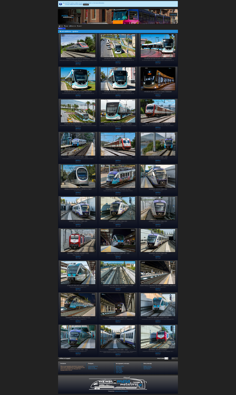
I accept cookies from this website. (74, 4)
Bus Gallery (119, 367)
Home (157, 15)
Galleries (173, 15)
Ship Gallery (119, 368)
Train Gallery (119, 370)
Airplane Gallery (120, 366)
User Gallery (119, 372)
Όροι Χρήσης (147, 368)
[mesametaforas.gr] (87, 16)
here (92, 3)
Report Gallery (119, 371)
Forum (164, 15)
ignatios (78, 63)
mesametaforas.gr (93, 366)
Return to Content (92, 368)
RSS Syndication (148, 367)
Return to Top (91, 367)
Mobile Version (147, 366)
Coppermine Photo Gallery (121, 391)
